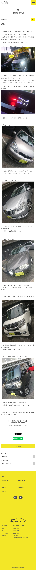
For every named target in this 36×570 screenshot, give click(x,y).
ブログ (32, 19)
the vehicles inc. (21, 567)
